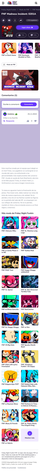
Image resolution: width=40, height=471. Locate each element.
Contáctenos (22, 468)
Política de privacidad (9, 468)
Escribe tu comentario (11, 104)
